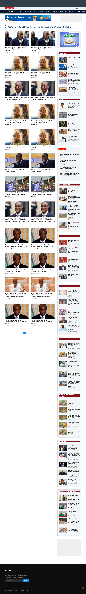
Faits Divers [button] (32, 11)
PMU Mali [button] (25, 11)
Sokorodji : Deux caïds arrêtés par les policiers (73, 65)
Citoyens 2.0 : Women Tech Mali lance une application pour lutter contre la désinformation (74, 207)
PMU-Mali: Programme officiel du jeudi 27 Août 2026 (69, 155)
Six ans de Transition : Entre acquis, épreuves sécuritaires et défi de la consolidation (73, 267)
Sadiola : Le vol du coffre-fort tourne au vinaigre (74, 58)
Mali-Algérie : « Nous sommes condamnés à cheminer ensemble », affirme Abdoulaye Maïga (68, 167)
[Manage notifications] (83, 588)
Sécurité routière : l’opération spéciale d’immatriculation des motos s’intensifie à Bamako (73, 355)
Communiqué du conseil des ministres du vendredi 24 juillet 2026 (74, 431)
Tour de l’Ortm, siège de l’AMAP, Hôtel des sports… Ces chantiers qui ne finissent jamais (73, 224)
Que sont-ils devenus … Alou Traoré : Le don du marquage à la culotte (73, 319)
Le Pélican (69, 132)
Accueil (6, 23)
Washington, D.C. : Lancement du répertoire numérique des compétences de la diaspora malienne (74, 199)
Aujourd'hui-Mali (70, 254)
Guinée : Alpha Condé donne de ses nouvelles (15, 146)
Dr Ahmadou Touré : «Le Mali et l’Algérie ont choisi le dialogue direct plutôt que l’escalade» (74, 105)
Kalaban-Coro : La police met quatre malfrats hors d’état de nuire (74, 80)
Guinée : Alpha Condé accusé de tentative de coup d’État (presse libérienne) (14, 74)
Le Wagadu (70, 348)
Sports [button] (77, 11)
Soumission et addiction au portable (73, 122)
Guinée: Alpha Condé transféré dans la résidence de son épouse (16, 270)
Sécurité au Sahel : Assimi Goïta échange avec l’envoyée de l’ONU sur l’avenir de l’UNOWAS (74, 529)
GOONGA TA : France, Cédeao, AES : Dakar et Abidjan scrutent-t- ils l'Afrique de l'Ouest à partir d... (73, 250)
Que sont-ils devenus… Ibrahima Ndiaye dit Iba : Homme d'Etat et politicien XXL (73, 327)
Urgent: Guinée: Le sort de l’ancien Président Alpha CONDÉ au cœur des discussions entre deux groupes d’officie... (16, 296)
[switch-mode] (80, 8)
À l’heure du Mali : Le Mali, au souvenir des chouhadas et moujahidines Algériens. (73, 114)
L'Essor (69, 60)
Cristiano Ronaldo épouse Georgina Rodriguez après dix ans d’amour (74, 447)
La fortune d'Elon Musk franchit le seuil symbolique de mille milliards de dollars (73, 464)
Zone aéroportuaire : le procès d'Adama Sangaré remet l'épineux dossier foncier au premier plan (74, 345)
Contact (76, 8)
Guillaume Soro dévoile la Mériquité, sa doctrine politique (74, 190)
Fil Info (19, 11)
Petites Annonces (9, 8)
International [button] (63, 11)
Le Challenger (70, 218)
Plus (83, 11)
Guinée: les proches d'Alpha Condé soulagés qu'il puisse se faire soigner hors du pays (16, 246)
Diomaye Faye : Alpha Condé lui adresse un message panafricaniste (17, 98)
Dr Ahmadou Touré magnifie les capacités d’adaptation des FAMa (73, 138)
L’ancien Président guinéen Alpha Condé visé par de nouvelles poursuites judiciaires (17, 122)
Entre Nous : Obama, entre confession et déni (73, 258)
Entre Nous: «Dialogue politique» (73, 241)
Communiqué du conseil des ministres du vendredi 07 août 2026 (74, 416)
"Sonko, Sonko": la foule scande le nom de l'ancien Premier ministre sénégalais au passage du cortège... (74, 374)
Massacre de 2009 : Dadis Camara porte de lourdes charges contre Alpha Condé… (17, 194)
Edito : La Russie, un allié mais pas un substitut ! (74, 130)
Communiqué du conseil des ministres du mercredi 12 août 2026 (74, 409)
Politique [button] (48, 11)
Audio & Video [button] (40, 11)
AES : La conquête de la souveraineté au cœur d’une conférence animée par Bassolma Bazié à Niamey (74, 521)
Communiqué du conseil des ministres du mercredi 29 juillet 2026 (74, 424)
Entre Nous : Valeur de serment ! (73, 275)
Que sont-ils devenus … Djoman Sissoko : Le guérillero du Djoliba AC (73, 311)
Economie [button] (55, 11)
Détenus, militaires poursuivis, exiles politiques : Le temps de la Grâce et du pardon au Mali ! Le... (74, 364)
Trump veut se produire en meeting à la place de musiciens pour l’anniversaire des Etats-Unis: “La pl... (73, 473)
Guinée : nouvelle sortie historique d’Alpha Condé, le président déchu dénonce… (15, 48)
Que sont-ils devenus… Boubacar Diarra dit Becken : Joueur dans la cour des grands (73, 292)
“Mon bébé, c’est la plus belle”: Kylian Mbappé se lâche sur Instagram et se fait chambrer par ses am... (74, 455)
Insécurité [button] (71, 11)
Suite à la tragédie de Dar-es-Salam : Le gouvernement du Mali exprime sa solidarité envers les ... (69, 174)
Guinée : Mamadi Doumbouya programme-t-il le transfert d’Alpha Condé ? (15, 321)
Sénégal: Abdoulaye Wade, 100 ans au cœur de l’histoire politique (73, 481)
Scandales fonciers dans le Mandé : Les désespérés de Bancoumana (74, 215)
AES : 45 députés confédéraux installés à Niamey (73, 513)
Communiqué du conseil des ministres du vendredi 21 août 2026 (74, 402)
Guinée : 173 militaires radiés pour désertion (68, 161)
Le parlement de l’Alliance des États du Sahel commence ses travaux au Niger (74, 505)
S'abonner (26, 580)
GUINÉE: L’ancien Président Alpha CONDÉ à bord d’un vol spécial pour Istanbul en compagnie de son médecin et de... (17, 220)
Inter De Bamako (70, 227)
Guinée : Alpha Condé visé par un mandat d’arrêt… (15, 170)
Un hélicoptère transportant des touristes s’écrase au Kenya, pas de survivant (73, 89)
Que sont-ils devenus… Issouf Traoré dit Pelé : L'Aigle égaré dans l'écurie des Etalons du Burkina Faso (74, 302)
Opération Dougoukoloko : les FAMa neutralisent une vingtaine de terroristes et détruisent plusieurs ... (74, 384)
